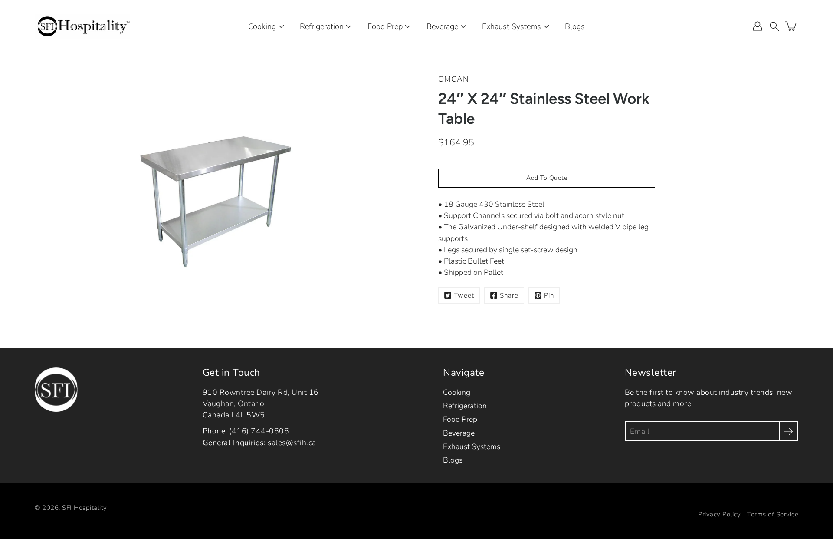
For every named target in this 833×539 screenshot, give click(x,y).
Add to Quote (546, 178)
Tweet (464, 295)
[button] (774, 26)
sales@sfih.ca (292, 442)
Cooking (262, 26)
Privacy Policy (719, 514)
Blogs (575, 26)
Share (509, 295)
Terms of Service (772, 514)
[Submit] (788, 431)
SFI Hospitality (84, 507)
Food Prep (385, 26)
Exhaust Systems (511, 26)
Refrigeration (322, 26)
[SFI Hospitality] (82, 26)
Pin (549, 295)
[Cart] (791, 26)
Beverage (442, 26)
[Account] (757, 26)
